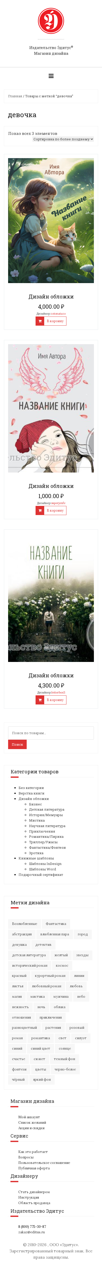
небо (81, 996)
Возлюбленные (24, 924)
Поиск (17, 744)
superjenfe (58, 503)
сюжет (39, 1059)
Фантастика (56, 924)
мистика (37, 996)
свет (62, 1038)
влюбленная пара (54, 934)
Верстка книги (31, 793)
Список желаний (32, 1122)
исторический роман (29, 965)
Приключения (42, 831)
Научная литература (47, 825)
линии (79, 975)
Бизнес (35, 804)
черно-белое (65, 1069)
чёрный (18, 1079)
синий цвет (40, 1048)
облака (59, 1007)
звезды (82, 955)
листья (17, 986)
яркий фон (42, 1079)
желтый (61, 955)
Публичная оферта (34, 1168)
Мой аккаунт (29, 1117)
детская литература (29, 955)
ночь (41, 1007)
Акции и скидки (31, 1128)
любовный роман (46, 986)
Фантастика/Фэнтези (47, 847)
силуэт (81, 1038)
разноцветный (24, 1027)
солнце (65, 1048)
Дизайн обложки (34, 798)
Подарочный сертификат (41, 874)
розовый (77, 1027)
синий (17, 1048)
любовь (76, 986)
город (83, 934)
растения (53, 1027)
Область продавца (34, 1203)
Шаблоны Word (42, 869)
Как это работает (33, 1152)
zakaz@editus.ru (31, 1232)
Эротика (36, 853)
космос (62, 965)
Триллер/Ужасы (43, 842)
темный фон (64, 1059)
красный (19, 975)
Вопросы (25, 1157)
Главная (15, 96)
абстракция (22, 934)
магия (17, 996)
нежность (20, 1007)
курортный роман (50, 975)
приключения (50, 1017)
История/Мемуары (46, 814)
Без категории (31, 787)
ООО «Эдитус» (63, 1244)
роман (17, 1038)
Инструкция (28, 1197)
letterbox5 (58, 692)
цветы (40, 1069)
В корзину (55, 321)
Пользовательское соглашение (44, 1163)
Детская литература (46, 809)
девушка (19, 944)
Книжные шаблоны (36, 858)
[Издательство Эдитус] (51, 25)
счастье (18, 1059)
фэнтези (19, 1069)
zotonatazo (58, 313)
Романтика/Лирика (46, 836)
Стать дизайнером (34, 1192)
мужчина (61, 996)
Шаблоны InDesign (45, 863)
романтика (40, 1038)
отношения (21, 1017)
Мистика (37, 820)
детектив (43, 944)
